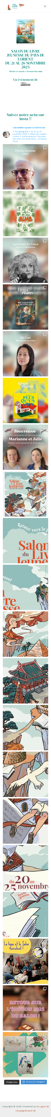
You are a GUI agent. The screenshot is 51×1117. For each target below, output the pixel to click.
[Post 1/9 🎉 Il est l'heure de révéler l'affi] (25, 914)
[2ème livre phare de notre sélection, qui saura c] (25, 307)
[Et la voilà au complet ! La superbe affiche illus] (25, 494)
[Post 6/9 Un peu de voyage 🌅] (25, 681)
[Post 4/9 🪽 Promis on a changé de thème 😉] (25, 774)
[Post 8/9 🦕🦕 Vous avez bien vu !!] (25, 587)
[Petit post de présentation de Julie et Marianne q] (25, 447)
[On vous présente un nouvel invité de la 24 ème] (25, 166)
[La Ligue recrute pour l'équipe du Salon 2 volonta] (25, 961)
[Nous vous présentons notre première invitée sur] (25, 353)
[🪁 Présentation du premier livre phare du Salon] (25, 400)
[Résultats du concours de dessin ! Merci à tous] (25, 1054)
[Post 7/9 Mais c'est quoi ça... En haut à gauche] (25, 634)
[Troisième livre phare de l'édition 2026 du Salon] (25, 213)
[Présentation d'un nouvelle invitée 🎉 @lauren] (25, 260)
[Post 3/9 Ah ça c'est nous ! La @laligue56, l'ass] (25, 821)
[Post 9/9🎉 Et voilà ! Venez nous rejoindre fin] (25, 540)
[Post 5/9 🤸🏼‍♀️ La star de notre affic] (25, 727)
